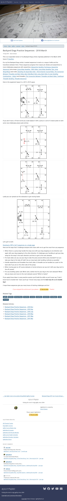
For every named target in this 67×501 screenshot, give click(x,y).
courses (18, 46)
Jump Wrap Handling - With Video (27, 69)
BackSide (10, 297)
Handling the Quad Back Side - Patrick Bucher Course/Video (36, 72)
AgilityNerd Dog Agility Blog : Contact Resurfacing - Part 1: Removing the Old (21, 458)
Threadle (6, 299)
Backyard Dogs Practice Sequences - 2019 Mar (19, 318)
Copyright (24, 499)
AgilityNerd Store (7, 439)
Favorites (16, 2)
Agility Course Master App (9, 428)
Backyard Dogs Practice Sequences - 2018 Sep (19, 309)
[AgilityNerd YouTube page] (56, 489)
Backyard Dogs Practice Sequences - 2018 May (19, 314)
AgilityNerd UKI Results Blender (11, 432)
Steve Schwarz (44, 409)
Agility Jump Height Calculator (10, 435)
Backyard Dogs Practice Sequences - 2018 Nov (19, 307)
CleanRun (11, 59)
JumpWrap (39, 297)
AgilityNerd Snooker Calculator (10, 437)
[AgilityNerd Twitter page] (52, 489)
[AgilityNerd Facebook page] (48, 489)
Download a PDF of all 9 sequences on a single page (19, 245)
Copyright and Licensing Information (12, 495)
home (5, 46)
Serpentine (46, 297)
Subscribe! (37, 2)
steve (23, 46)
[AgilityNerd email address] (61, 489)
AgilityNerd (6, 2)
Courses (26, 2)
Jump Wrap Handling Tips (46, 69)
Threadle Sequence (20, 79)
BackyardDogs (18, 297)
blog (9, 46)
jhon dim (8, 447)
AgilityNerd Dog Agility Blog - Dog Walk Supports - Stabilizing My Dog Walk (20, 465)
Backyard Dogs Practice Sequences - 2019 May (19, 316)
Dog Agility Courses (8, 425)
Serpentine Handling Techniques (41, 67)
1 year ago (41, 458)
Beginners (31, 2)
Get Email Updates (18, 40)
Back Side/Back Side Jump (33, 74)
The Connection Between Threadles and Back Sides (41, 76)
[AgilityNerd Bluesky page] (44, 489)
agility (13, 46)
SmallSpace (53, 297)
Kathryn (8, 469)
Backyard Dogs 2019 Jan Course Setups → (53, 396)
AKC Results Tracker (8, 423)
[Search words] (65, 2)
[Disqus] (33, 337)
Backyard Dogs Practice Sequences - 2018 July (19, 312)
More (42, 2)
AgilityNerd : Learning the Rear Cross (12, 451)
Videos (21, 2)
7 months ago (24, 451)
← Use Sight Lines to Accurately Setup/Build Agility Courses (18, 396)
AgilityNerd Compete (8, 430)
